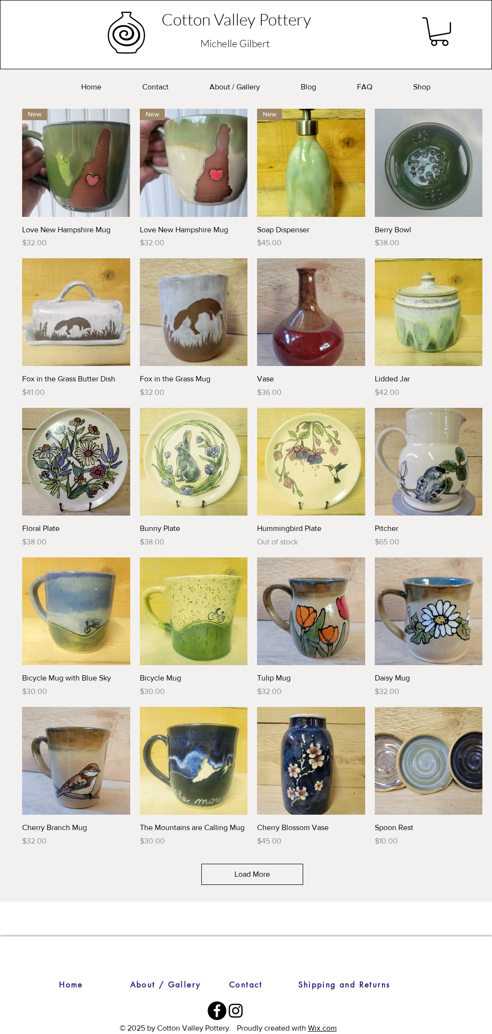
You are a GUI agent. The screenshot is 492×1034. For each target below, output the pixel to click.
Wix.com (322, 1028)
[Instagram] (235, 1010)
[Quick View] (429, 163)
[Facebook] (217, 1010)
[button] (439, 31)
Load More (252, 874)
